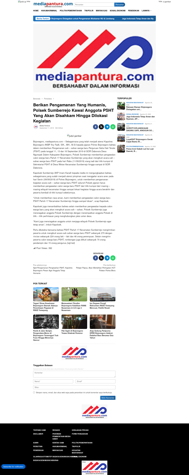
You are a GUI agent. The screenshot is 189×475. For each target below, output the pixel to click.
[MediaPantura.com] (53, 4)
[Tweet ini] (101, 126)
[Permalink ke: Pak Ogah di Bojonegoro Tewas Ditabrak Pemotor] (74, 322)
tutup (28, 1)
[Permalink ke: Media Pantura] (35, 126)
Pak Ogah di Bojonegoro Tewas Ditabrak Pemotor (72, 331)
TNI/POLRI (76, 446)
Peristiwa (37, 446)
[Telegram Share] (107, 126)
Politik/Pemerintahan (134, 146)
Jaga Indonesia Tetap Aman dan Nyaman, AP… (140, 117)
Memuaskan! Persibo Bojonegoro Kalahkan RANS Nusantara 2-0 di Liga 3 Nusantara (73, 306)
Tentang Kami (39, 430)
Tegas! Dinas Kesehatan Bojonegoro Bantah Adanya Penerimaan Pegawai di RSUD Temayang (45, 306)
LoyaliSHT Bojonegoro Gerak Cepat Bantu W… (139, 140)
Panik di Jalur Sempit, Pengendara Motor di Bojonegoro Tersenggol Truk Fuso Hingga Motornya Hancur (45, 335)
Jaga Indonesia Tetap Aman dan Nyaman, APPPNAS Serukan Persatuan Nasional (137, 18)
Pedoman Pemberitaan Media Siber (61, 436)
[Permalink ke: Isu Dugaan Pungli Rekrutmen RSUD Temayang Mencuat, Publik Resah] (102, 294)
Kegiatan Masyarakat (135, 102)
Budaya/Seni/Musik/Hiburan (65, 456)
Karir (35, 442)
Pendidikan (38, 450)
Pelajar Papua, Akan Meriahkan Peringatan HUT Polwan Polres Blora (95, 268)
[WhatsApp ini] (112, 126)
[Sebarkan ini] (95, 126)
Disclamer (38, 434)
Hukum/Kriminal (59, 446)
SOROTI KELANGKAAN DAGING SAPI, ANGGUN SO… (140, 129)
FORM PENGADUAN (80, 434)
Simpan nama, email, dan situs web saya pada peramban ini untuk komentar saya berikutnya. (74, 392)
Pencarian (120, 4)
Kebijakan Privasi (80, 430)
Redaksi (56, 430)
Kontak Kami (58, 442)
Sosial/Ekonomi (132, 114)
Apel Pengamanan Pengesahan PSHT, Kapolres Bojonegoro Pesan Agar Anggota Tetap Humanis (52, 269)
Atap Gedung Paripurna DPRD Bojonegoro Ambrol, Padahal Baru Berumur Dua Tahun (101, 334)
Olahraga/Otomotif (42, 456)
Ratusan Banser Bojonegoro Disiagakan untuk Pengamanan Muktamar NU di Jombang (55, 18)
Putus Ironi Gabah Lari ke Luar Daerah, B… (140, 149)
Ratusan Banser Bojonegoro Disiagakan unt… (139, 108)
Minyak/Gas (57, 450)
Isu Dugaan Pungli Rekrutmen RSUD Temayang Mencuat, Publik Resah (102, 305)
